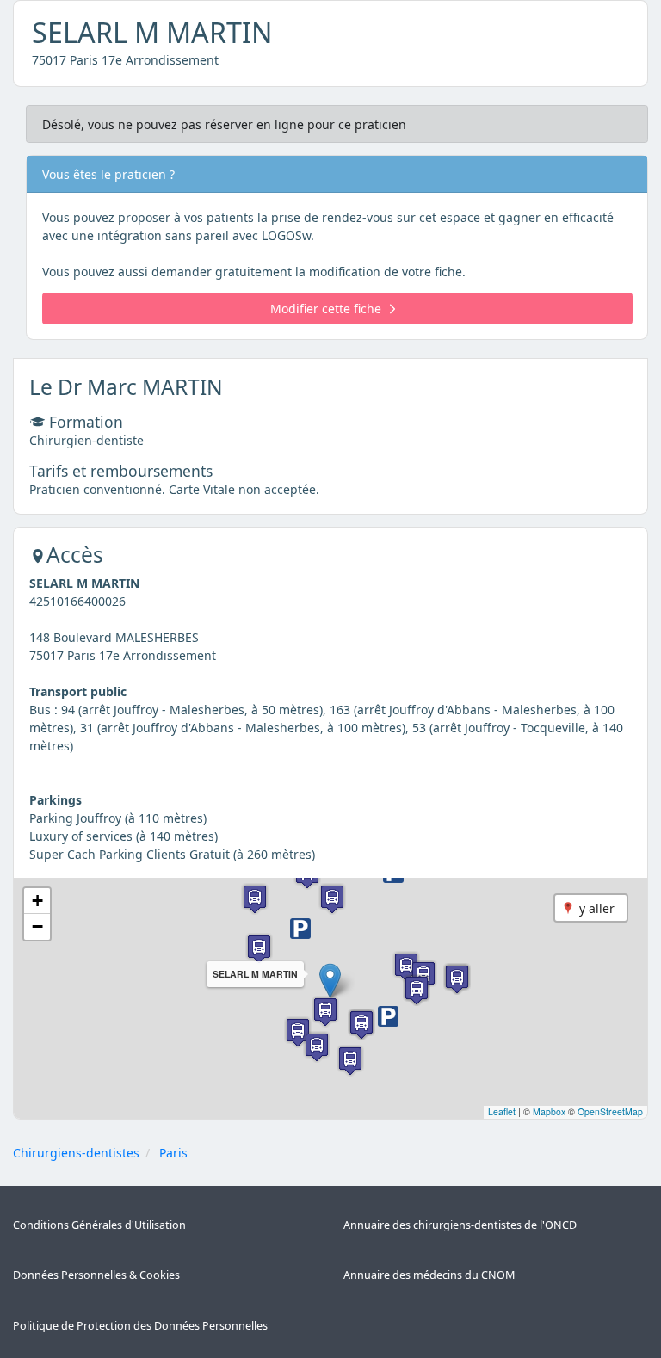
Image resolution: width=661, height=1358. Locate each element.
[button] (330, 980)
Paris (173, 1153)
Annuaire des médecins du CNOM (429, 1275)
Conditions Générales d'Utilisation (99, 1225)
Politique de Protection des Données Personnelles (140, 1325)
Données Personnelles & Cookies (96, 1275)
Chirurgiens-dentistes (76, 1153)
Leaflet (502, 1111)
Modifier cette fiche (325, 308)
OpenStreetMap (610, 1111)
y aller (597, 908)
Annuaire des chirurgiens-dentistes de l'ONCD (460, 1225)
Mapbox (549, 1111)
